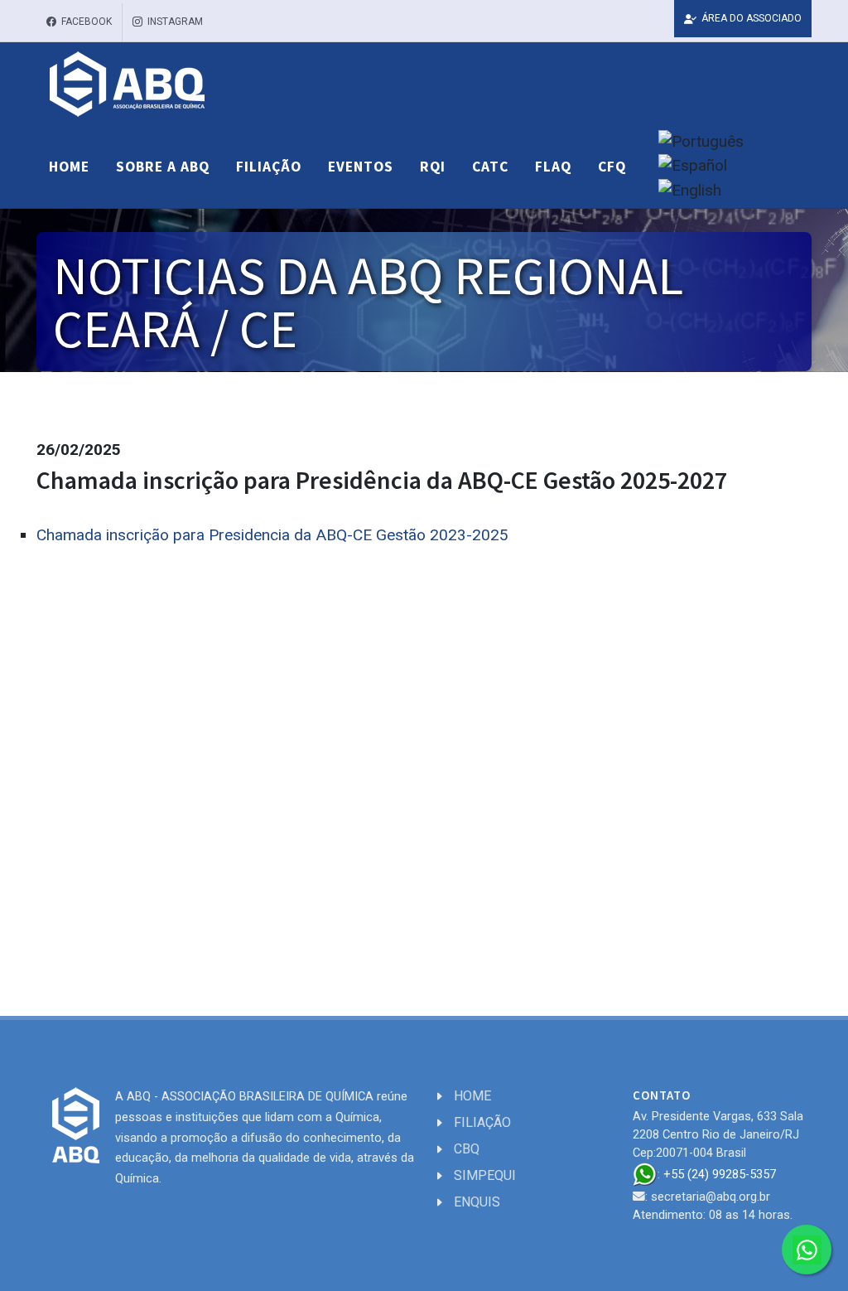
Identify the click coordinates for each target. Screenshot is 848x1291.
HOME (472, 1096)
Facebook (85, 21)
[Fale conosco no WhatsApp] (806, 1249)
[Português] (701, 142)
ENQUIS (477, 1202)
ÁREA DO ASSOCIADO (750, 18)
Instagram (174, 21)
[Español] (692, 166)
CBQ (466, 1149)
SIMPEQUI (485, 1175)
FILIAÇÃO (482, 1122)
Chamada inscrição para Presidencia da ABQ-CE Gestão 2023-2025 (272, 534)
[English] (689, 191)
